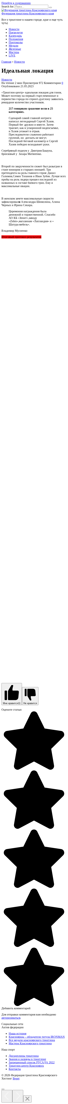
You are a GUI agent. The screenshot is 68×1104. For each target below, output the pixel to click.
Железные (15, 48)
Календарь (15, 35)
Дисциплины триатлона (24, 1055)
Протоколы (16, 42)
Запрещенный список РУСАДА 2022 (32, 1062)
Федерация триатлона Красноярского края (27, 13)
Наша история (17, 1033)
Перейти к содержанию (16, 3)
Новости (14, 29)
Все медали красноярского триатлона (32, 1040)
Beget (16, 1078)
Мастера (14, 52)
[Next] (17, 1096)
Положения (16, 39)
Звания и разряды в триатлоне (27, 1059)
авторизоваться (10, 1017)
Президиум (16, 32)
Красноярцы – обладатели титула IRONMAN (37, 1036)
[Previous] (6, 1096)
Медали (13, 45)
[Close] (27, 1099)
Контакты (15, 1069)
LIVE (12, 55)
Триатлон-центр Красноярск (26, 1065)
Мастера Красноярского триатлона (30, 1043)
